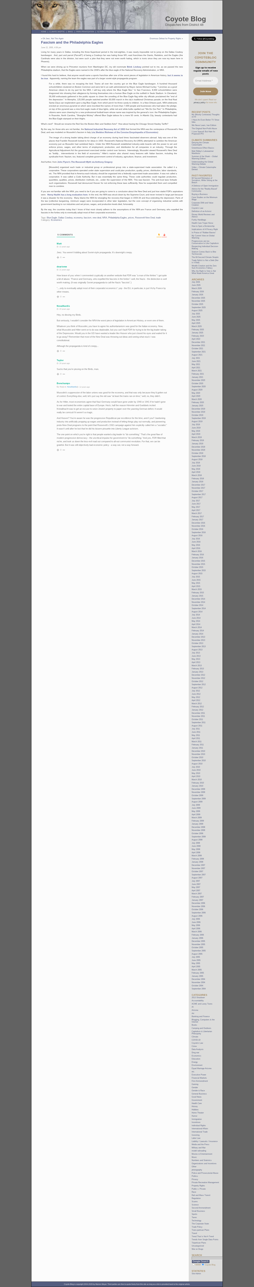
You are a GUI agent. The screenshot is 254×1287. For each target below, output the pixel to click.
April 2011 (196, 738)
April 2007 (196, 890)
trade (158, 217)
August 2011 (197, 726)
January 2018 (197, 482)
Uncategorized (198, 1246)
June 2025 (196, 317)
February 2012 (198, 707)
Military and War (198, 1148)
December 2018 (198, 447)
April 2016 (196, 548)
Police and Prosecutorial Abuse (205, 1173)
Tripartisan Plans (199, 1243)
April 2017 (196, 510)
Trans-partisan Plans (200, 1230)
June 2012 (196, 694)
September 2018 (199, 456)
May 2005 (196, 963)
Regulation (196, 1198)
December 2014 (198, 599)
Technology (196, 1220)
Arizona (195, 1010)
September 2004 (199, 989)
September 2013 (199, 646)
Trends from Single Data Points (205, 1239)
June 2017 (196, 504)
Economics (56, 220)
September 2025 (199, 307)
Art (193, 1013)
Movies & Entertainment (202, 1154)
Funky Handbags (199, 220)
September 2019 (199, 418)
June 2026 (196, 285)
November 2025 (198, 301)
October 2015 (197, 567)
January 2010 (197, 786)
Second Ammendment (201, 1208)
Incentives (196, 1122)
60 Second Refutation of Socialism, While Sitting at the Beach (204, 180)
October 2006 (197, 909)
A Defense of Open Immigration (205, 186)
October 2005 (197, 947)
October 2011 (197, 719)
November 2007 (198, 868)
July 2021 (196, 358)
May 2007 (196, 887)
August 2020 (197, 390)
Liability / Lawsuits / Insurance (205, 1141)
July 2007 (196, 881)
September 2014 (199, 608)
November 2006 (198, 906)
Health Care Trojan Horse (202, 223)
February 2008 (198, 859)
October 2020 (197, 383)
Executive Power (199, 1075)
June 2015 (196, 580)
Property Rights (198, 1186)
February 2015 (198, 592)
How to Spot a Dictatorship (203, 226)
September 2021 (199, 352)
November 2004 (198, 982)
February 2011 (198, 745)
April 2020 (196, 396)
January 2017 (197, 520)
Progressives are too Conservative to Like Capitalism (205, 242)
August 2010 (197, 764)
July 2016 (196, 539)
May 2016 (196, 545)
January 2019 (197, 444)
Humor (194, 1116)
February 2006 (198, 935)
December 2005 (198, 941)
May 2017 (196, 507)
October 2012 (197, 681)
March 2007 (197, 893)
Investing (195, 1135)
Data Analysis (197, 1049)
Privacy (195, 1179)
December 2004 (198, 979)
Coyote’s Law (197, 208)
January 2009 (197, 824)
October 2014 (197, 605)
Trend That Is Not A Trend (203, 1236)
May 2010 (196, 773)
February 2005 (198, 973)
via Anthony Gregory (101, 162)
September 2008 (199, 837)
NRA (104, 217)
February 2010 (198, 783)
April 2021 (196, 367)
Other (194, 1166)
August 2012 (197, 688)
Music (194, 1157)
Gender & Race (198, 1090)
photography (197, 1170)
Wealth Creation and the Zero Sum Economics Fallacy (204, 267)
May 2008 (196, 849)
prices (131, 217)
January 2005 (197, 976)
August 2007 (197, 878)
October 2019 (197, 415)
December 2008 (198, 827)
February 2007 (198, 897)
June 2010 (196, 770)
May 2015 (196, 583)
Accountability (198, 1000)
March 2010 (197, 779)
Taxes (194, 1217)
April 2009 (196, 814)
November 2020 (198, 380)
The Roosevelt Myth (81, 162)
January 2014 (197, 634)
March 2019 (197, 437)
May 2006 (196, 925)
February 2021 (198, 374)
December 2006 (198, 903)
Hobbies (195, 1110)
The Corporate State (200, 1224)
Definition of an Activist (201, 211)
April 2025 (196, 323)
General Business (199, 1094)
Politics (195, 1176)
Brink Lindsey (134, 67)
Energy (195, 1062)
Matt (59, 243)
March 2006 (197, 932)
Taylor (60, 360)
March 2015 (197, 589)
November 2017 (198, 488)
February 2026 (198, 291)
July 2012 (196, 691)
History (195, 1106)
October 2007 (197, 871)
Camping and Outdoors (201, 1028)
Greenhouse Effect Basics (203, 148)
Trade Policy (197, 1227)
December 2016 (198, 523)
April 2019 (196, 434)
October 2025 (197, 304)
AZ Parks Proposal (106, 32)
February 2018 (198, 478)
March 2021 (197, 371)
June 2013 (196, 656)
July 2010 (196, 767)
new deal (97, 217)
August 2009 (197, 802)
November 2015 (198, 564)
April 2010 (196, 776)
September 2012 (199, 684)
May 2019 (196, 431)
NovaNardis (63, 306)
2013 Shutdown (198, 997)
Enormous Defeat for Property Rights (165, 38)
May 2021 (196, 364)
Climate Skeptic (57, 32)
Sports (194, 1214)
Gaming (195, 1084)
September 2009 (199, 799)
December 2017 (198, 485)
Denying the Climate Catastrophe (200, 143)
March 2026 (197, 288)
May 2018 (196, 469)
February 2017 (198, 516)
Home (43, 32)
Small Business (198, 1211)
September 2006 (199, 913)
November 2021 (198, 345)
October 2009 (197, 795)
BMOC (70, 32)
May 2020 (196, 393)
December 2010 (198, 751)
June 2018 (196, 466)
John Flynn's (64, 162)
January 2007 (197, 900)
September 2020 (199, 386)
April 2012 (196, 700)
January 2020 (197, 405)
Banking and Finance (201, 1016)
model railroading (199, 1151)
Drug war (195, 1052)
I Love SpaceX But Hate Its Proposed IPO (203, 132)
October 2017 (197, 491)
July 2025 (196, 314)
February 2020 (198, 402)
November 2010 (198, 754)
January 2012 (197, 710)
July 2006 (196, 919)
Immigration (197, 1119)
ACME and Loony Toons (202, 1004)
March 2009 (197, 817)
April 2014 (196, 624)
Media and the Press (200, 1144)
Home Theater (198, 1113)
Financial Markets (199, 1078)
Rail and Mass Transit (201, 1195)
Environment (197, 1065)
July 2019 (196, 424)
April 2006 (196, 928)
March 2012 (197, 703)
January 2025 (197, 333)
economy (78, 217)
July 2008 (196, 843)
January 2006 (197, 938)
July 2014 (196, 615)
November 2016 (198, 526)
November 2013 (198, 640)
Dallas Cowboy (65, 217)
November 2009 (198, 792)
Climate (195, 1037)
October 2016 (197, 529)
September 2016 (199, 532)
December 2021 (198, 342)
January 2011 (197, 748)
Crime (194, 1046)
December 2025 (198, 298)
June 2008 (196, 846)
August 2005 (197, 954)
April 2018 (196, 472)
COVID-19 (196, 1040)
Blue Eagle (52, 217)
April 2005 (196, 966)
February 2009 (198, 821)
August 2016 (197, 535)
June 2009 (196, 808)
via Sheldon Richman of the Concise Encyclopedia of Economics (124, 132)
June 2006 (196, 922)
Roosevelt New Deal (145, 217)
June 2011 (196, 732)
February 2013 (198, 668)
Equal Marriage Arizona (201, 1068)
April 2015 (196, 586)
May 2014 (196, 621)
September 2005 (199, 951)
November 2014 (198, 602)
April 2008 (196, 852)
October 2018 (197, 453)
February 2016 (198, 554)
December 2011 (198, 713)
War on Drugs (197, 1249)
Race (194, 1192)
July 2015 (196, 577)
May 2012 (196, 697)
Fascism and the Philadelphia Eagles (72, 42)
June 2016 (196, 542)
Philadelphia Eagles (117, 217)
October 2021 (197, 348)
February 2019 (198, 440)
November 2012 (198, 678)
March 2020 (197, 399)
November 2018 (198, 450)
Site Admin (196, 1273)
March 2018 (197, 475)
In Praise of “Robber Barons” (204, 232)
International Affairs (200, 1128)
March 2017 (197, 513)
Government (197, 1100)
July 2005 (196, 957)
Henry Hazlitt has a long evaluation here (67, 194)
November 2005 (198, 944)
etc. (193, 1072)
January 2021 (197, 377)
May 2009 (196, 811)
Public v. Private (199, 1189)
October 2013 (197, 643)
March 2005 (197, 970)
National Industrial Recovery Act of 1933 (105, 129)
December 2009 (198, 789)
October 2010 (197, 757)
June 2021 (196, 361)
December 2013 (198, 637)
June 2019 (196, 428)
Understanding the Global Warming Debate (202, 163)
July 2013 (196, 653)
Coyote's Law (197, 1043)
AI (193, 1007)
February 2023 (198, 336)
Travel (194, 1233)
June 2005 (196, 960)
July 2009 (196, 805)
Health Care (197, 1103)
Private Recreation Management (205, 1182)
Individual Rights (199, 1125)
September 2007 (199, 875)
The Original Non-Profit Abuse (204, 128)
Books (194, 1025)
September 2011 (198, 722)
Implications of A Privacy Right (205, 229)
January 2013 (197, 672)
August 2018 (197, 459)
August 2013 (197, 650)
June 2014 (196, 618)
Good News (197, 1097)
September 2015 (199, 570)
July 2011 (196, 729)
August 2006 (197, 916)
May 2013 (196, 659)
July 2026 (196, 282)
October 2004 (197, 986)
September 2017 (199, 494)
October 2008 (197, 833)
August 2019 (197, 421)
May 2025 (196, 320)
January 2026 (197, 295)
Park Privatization (85, 32)
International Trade (200, 1132)
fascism (87, 217)
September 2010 (199, 760)
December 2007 (198, 865)
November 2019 (198, 412)
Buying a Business (200, 194)
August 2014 (197, 612)
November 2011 (198, 716)
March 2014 (197, 627)
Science (195, 1205)
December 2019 (198, 409)
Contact (123, 32)
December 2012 (198, 675)
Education (196, 1059)
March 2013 (197, 665)
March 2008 (197, 855)
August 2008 (197, 840)
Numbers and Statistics (202, 1160)
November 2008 (198, 830)
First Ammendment (200, 1081)
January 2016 (197, 558)
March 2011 (197, 741)
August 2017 (197, 497)
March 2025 (197, 326)
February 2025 (198, 329)
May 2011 (196, 735)
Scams (195, 1201)
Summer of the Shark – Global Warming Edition (205, 157)
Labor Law (196, 1138)
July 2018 (196, 463)
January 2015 (197, 596)
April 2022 (196, 339)
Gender (195, 1087)
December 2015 (198, 561)
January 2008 (197, 862)
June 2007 (196, 884)
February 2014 (198, 630)
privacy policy (199, 102)
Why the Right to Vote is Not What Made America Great (204, 272)
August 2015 (197, 573)
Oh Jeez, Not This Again (53, 38)
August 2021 (197, 355)
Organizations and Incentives (204, 1163)
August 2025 (197, 310)
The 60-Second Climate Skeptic (205, 257)
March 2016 (197, 551)
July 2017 (196, 501)
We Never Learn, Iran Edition (204, 125)
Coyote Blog (185, 19)
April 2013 (196, 662)
